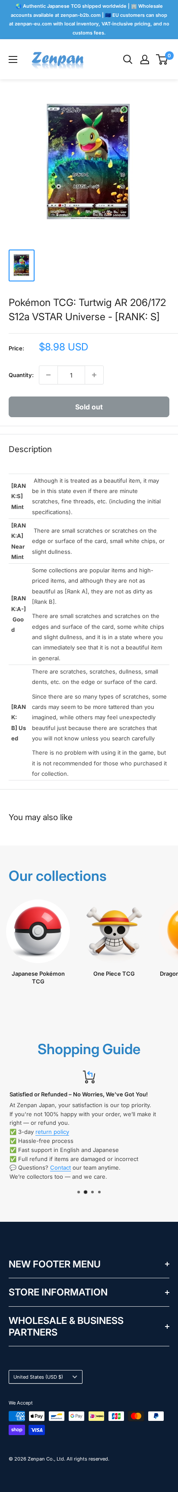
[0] (162, 59)
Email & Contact (88, 1131)
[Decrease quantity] (48, 375)
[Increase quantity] (94, 375)
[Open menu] (13, 59)
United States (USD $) (38, 1377)
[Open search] (128, 59)
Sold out (89, 407)
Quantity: (21, 374)
